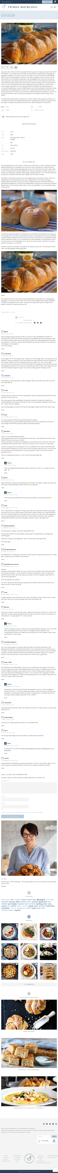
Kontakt (5, 1159)
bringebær (18, 899)
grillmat (35, 902)
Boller (12, 899)
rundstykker (25, 905)
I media (40, 1155)
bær (34, 900)
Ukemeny (17, 1157)
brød (13, 14)
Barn (8, 899)
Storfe (29, 908)
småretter (50, 906)
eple (52, 899)
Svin (38, 908)
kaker (14, 904)
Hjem (2, 14)
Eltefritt (48, 899)
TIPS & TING (17, 1159)
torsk (43, 908)
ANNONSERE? (6, 1161)
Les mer (3, 886)
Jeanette (7, 375)
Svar (2, 348)
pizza (8, 906)
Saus (36, 906)
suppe (34, 908)
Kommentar (5, 780)
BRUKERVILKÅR (52, 1157)
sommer (6, 908)
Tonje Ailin (7, 353)
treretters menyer (7, 910)
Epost (3, 803)
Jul (9, 904)
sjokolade (42, 906)
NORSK (8, 110)
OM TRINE (6, 1157)
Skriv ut (21, 317)
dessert (41, 900)
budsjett (29, 899)
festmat (12, 902)
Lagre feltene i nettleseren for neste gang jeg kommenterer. (22, 812)
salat (30, 906)
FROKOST (37, 110)
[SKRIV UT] (16, 67)
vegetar (17, 910)
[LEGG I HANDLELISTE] (11, 67)
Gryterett (43, 902)
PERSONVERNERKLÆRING (43, 1162)
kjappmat (21, 904)
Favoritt (5, 902)
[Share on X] (38, 322)
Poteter (14, 906)
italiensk (5, 904)
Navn (3, 796)
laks (45, 904)
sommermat (13, 908)
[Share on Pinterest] (41, 322)
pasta (4, 906)
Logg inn (38, 1)
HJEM (5, 1155)
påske (19, 906)
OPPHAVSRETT (40, 1161)
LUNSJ (42, 110)
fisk (18, 902)
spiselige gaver (21, 908)
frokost (29, 901)
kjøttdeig (32, 904)
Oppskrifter (8, 14)
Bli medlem (47, 1)
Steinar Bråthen (9, 525)
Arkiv (17, 1161)
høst (49, 901)
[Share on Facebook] (34, 322)
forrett (23, 902)
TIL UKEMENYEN (29, 984)
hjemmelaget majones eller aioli (16, 248)
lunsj (50, 904)
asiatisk (4, 899)
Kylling (39, 904)
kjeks (27, 904)
